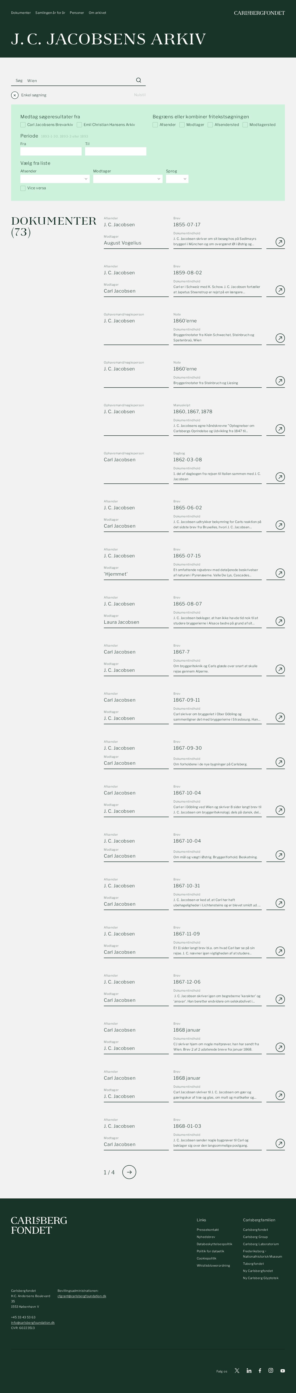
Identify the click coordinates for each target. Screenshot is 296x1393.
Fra (23, 144)
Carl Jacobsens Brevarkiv (50, 124)
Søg (19, 80)
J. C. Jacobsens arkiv (109, 39)
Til (87, 144)
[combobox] (55, 179)
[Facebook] (260, 1371)
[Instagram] (270, 1371)
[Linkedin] (249, 1371)
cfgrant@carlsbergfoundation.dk (82, 1296)
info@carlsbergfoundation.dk (33, 1322)
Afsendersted (227, 124)
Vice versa (36, 188)
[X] (237, 1371)
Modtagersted (263, 124)
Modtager (195, 124)
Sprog (171, 171)
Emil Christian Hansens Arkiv (109, 124)
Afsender (168, 124)
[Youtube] (283, 1371)
